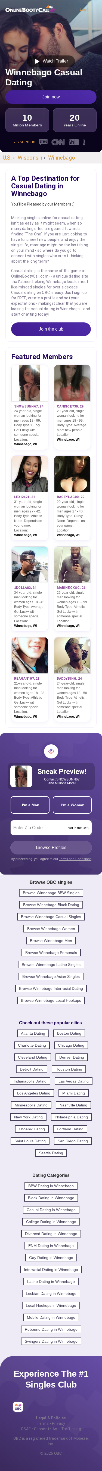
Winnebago (61, 157)
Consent (41, 1429)
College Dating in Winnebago (51, 1222)
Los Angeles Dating (33, 1093)
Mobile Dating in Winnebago (51, 1317)
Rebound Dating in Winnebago (51, 1329)
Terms (43, 1423)
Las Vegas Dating (73, 1081)
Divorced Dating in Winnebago (51, 1233)
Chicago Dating (71, 1045)
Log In (85, 9)
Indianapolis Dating (30, 1081)
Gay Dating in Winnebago (51, 1257)
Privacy (58, 1423)
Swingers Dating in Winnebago (51, 1341)
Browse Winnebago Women (51, 928)
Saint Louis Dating (30, 1141)
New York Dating (28, 1117)
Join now (51, 97)
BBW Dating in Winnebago (51, 1186)
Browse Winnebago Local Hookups (51, 1000)
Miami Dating (73, 1093)
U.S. (7, 157)
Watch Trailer (54, 61)
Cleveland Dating (32, 1057)
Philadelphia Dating (71, 1117)
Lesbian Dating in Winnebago (51, 1293)
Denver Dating (71, 1057)
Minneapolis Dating (31, 1105)
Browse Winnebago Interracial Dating (51, 988)
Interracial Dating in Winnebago (51, 1269)
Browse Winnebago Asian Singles (51, 976)
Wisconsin (30, 157)
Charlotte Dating (32, 1045)
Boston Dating (69, 1033)
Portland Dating (70, 1129)
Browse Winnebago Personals (51, 952)
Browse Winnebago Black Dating (51, 905)
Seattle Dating (51, 1153)
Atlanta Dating (33, 1033)
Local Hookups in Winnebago (51, 1305)
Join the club (51, 329)
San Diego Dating (73, 1141)
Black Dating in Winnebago (51, 1198)
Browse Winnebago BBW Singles (51, 893)
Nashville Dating (73, 1105)
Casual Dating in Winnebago (51, 1210)
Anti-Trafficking (66, 1429)
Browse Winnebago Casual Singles (51, 917)
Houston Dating (68, 1069)
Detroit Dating (32, 1069)
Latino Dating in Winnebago (51, 1281)
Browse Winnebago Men (51, 940)
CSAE (26, 1429)
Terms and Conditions (75, 859)
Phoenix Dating (32, 1129)
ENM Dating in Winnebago (51, 1245)
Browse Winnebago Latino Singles (51, 964)
